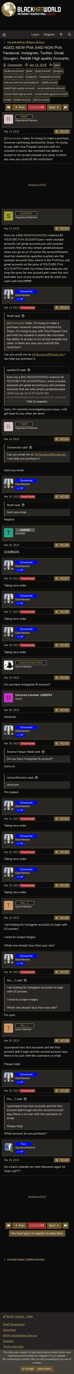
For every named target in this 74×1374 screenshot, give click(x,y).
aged (57, 65)
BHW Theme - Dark (19, 1316)
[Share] (56, 131)
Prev (21, 107)
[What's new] (61, 34)
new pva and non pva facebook (21, 82)
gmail (29, 71)
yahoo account (41, 100)
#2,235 (65, 885)
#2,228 (65, 612)
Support (8, 1341)
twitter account (22, 100)
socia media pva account (51, 88)
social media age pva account (51, 94)
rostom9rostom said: (20, 778)
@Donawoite (12, 138)
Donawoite (15, 65)
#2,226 (65, 545)
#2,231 (65, 710)
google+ (58, 71)
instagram (31, 77)
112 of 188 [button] (37, 107)
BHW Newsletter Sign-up (20, 1335)
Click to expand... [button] (37, 401)
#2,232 (65, 743)
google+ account (13, 77)
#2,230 (65, 678)
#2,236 (65, 918)
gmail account (42, 71)
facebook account (14, 71)
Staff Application (14, 1324)
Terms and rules (13, 1347)
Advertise (9, 1330)
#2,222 (65, 228)
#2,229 (65, 645)
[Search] (69, 34)
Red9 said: (13, 316)
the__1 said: (14, 980)
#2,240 (65, 1160)
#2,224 (65, 439)
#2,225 (65, 496)
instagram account (49, 77)
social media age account (18, 94)
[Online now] (11, 1150)
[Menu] (4, 34)
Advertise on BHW (37, 184)
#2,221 (65, 131)
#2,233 (65, 819)
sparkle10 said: (16, 370)
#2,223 (65, 307)
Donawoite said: (17, 447)
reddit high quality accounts (19, 88)
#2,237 (65, 972)
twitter (7, 100)
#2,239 (65, 1090)
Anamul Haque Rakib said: (23, 752)
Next (52, 107)
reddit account (49, 82)
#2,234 (65, 852)
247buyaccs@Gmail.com (48, 354)
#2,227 (65, 578)
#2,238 (65, 1040)
